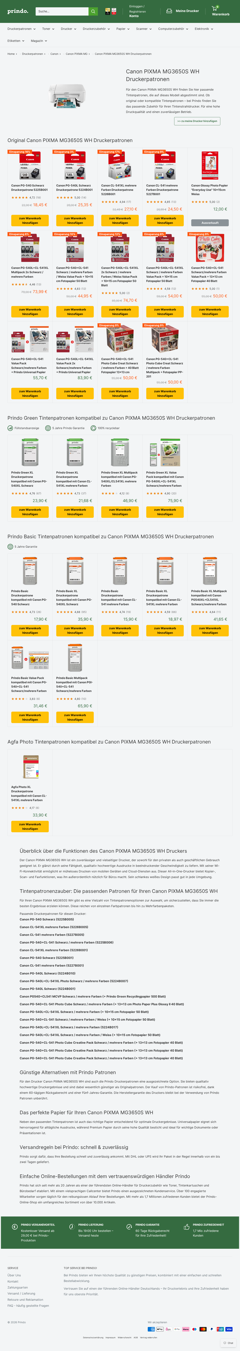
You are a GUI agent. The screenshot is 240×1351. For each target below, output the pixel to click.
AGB (136, 1337)
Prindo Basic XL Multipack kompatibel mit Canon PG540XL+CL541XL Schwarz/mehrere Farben (209, 597)
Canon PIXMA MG (76, 53)
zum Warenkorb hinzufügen (30, 221)
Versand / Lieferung (21, 1293)
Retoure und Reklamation (25, 1299)
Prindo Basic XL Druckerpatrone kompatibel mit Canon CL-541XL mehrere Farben (164, 597)
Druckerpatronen (20, 29)
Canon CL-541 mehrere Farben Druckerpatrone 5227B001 (162, 190)
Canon (54, 53)
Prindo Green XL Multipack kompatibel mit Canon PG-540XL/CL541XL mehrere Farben (119, 479)
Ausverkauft (210, 223)
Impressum (111, 1337)
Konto (134, 16)
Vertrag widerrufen (148, 1337)
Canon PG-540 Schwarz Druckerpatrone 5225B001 (29, 188)
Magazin (37, 41)
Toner (46, 29)
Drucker (66, 29)
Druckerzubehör (94, 29)
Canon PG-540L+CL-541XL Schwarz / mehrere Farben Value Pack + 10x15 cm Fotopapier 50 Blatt (165, 274)
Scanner (142, 29)
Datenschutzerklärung (93, 1337)
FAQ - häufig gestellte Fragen (28, 1305)
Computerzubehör (171, 29)
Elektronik (202, 29)
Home (11, 53)
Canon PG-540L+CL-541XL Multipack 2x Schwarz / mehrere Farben (30, 272)
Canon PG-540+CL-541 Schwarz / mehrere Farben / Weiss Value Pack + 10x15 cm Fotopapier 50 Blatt (74, 274)
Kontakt (13, 1281)
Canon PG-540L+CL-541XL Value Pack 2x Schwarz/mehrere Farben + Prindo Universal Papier (75, 365)
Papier (120, 29)
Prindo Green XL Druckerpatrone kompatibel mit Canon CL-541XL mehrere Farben (74, 479)
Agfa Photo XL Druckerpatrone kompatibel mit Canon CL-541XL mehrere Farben (29, 793)
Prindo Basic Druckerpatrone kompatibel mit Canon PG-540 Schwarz (29, 597)
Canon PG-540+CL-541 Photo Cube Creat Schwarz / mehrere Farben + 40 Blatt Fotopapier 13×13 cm (120, 365)
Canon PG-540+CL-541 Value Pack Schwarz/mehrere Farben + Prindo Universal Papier (28, 365)
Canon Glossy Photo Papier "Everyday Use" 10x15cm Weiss (209, 190)
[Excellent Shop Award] (107, 11)
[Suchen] (93, 11)
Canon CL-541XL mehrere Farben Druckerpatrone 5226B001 (118, 190)
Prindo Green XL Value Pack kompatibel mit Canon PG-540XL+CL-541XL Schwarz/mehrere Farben (165, 479)
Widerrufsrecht (124, 1337)
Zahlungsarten (18, 1287)
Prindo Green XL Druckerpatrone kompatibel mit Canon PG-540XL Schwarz (29, 479)
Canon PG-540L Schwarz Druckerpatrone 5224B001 (74, 188)
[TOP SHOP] (114, 11)
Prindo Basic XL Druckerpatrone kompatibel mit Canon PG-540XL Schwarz (74, 597)
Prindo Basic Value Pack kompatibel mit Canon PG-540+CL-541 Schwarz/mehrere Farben (29, 684)
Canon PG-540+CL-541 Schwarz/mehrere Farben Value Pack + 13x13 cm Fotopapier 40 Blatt (208, 274)
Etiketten (14, 41)
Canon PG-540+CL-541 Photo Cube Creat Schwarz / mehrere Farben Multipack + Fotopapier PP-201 (164, 367)
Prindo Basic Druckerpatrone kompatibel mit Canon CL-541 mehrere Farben (119, 597)
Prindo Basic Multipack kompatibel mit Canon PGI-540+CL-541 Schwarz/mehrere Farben (74, 684)
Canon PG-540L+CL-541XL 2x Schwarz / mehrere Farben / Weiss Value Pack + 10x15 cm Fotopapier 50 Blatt (120, 276)
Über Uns (14, 1275)
